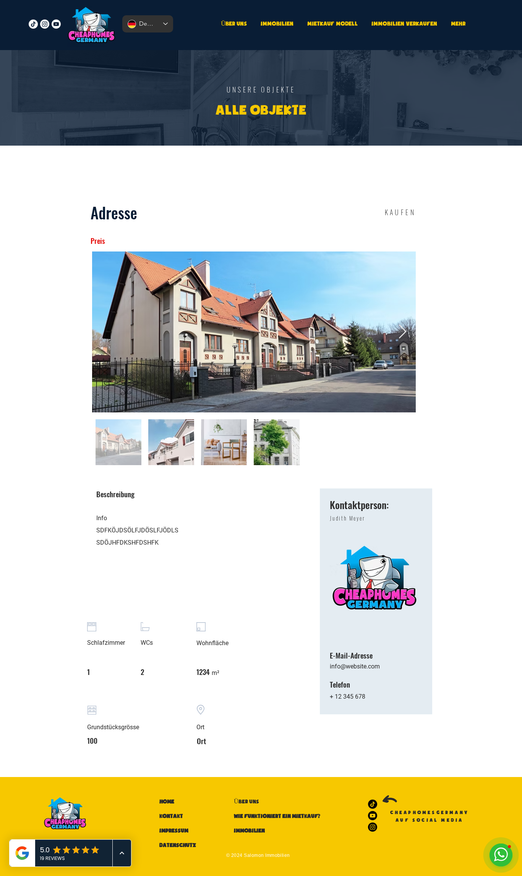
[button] (403, 23)
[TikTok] (33, 24)
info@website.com (355, 666)
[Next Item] (402, 331)
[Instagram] (44, 24)
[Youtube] (56, 24)
